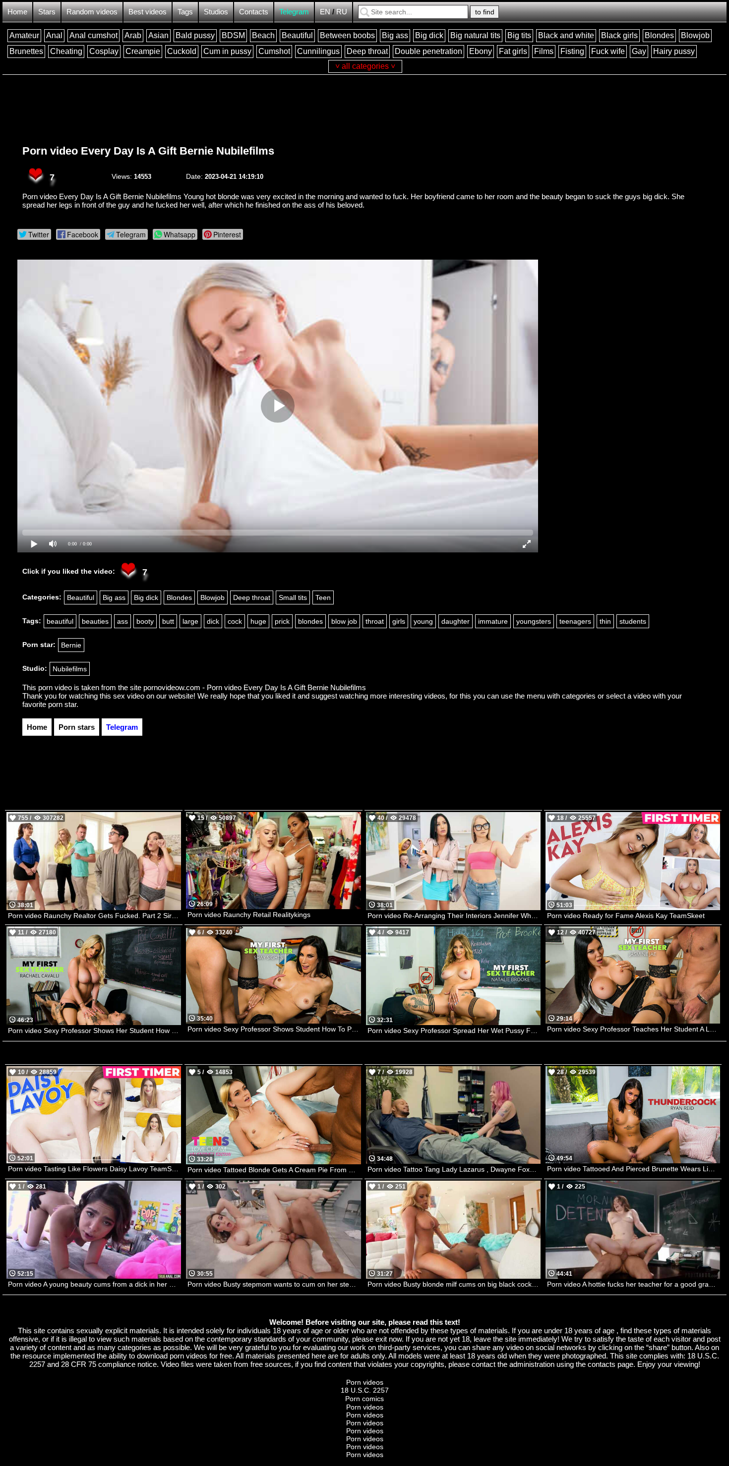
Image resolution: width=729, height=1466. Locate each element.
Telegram (294, 11)
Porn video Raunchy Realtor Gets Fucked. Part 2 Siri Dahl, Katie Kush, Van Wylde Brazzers (94, 916)
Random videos (92, 11)
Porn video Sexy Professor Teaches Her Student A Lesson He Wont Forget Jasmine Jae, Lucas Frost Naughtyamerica (633, 1029)
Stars (47, 11)
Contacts (253, 11)
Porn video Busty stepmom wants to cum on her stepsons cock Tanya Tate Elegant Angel (274, 1284)
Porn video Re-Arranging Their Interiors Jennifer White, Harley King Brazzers (454, 916)
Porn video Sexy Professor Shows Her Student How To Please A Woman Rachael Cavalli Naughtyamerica (94, 1030)
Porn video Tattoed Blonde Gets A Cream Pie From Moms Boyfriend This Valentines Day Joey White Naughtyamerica (274, 1170)
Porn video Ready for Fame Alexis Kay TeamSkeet (626, 916)
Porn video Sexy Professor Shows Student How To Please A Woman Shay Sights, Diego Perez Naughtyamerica (274, 1029)
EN (325, 11)
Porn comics (364, 1399)
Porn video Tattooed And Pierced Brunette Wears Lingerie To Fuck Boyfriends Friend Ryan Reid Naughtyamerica (633, 1169)
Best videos (147, 11)
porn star (62, 704)
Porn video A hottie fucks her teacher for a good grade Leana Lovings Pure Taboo (633, 1284)
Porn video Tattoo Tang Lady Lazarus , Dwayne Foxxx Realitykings (454, 1169)
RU (341, 11)
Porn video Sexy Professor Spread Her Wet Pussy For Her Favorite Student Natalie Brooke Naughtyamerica (454, 1030)
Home (17, 11)
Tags (185, 11)
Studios (216, 11)
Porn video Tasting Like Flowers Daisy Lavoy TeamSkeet (94, 1169)
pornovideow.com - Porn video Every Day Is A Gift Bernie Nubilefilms (254, 687)
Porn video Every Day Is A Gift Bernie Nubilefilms (148, 151)
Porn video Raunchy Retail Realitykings (248, 915)
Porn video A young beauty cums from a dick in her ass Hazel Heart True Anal (94, 1284)
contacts (601, 1364)
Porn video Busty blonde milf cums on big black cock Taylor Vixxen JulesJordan (454, 1284)
